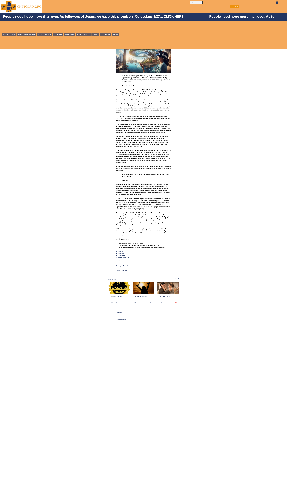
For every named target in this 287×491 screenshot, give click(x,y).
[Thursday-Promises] (168, 288)
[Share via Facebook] (116, 266)
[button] (277, 2)
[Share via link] (127, 266)
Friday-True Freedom (141, 296)
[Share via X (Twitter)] (120, 266)
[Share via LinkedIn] (124, 266)
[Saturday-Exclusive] (119, 288)
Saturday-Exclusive (116, 296)
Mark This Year (119, 260)
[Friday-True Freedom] (143, 288)
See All (177, 278)
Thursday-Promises (164, 296)
